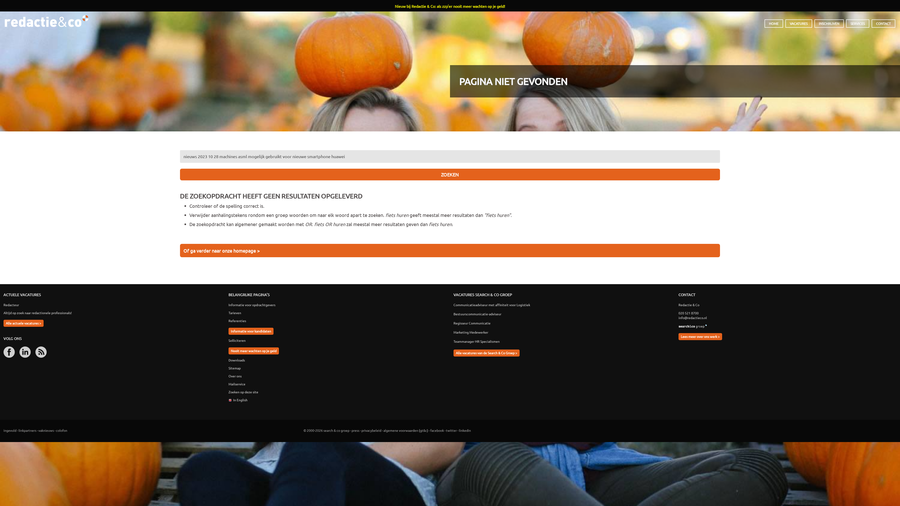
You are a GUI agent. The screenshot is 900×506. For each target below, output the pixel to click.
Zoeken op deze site (243, 392)
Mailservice (237, 384)
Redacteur (11, 305)
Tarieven (235, 313)
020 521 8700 (689, 313)
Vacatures (799, 23)
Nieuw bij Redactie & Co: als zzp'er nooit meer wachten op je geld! (450, 6)
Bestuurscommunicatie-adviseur (477, 314)
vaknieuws (46, 430)
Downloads (237, 360)
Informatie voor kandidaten (251, 331)
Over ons (235, 376)
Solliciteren (237, 340)
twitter (451, 430)
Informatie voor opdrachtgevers (252, 305)
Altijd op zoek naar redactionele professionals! (38, 313)
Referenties (237, 321)
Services (858, 23)
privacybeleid (371, 430)
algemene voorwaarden (400, 430)
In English (240, 400)
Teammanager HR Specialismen (477, 341)
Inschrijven (829, 23)
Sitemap (235, 368)
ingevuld (10, 430)
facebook (437, 430)
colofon (61, 430)
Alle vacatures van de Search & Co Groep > (486, 353)
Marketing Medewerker (471, 332)
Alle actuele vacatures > (23, 323)
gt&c (423, 430)
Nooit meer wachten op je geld (254, 351)
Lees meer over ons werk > (700, 336)
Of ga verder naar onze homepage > (222, 250)
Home (774, 23)
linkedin (465, 430)
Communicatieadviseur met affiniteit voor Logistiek (492, 305)
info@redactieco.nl (693, 318)
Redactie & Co (47, 21)
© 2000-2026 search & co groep (326, 430)
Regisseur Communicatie (472, 323)
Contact (883, 23)
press (355, 430)
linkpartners (27, 430)
